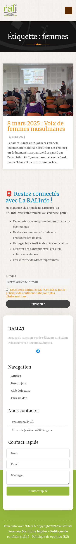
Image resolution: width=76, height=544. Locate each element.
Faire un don (19, 398)
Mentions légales (35, 531)
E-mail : (11, 276)
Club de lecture (20, 390)
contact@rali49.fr (23, 421)
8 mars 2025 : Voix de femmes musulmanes (36, 126)
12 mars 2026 (17, 136)
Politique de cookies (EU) (50, 536)
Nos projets (18, 383)
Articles (16, 376)
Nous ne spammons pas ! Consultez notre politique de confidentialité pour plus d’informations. (35, 293)
